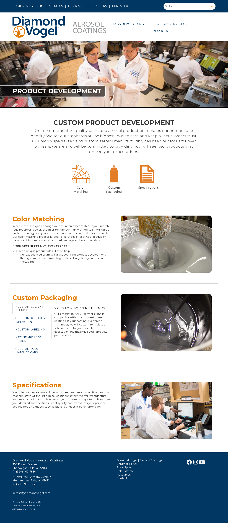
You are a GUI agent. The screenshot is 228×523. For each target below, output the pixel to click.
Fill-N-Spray (124, 467)
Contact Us (120, 6)
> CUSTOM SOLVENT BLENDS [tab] (29, 308)
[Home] (60, 27)
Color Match (125, 471)
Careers (100, 6)
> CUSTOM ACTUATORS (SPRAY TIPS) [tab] (31, 320)
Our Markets (78, 6)
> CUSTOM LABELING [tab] (30, 329)
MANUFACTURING (128, 24)
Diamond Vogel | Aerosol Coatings (139, 460)
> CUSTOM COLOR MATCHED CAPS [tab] (27, 350)
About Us (56, 6)
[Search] (212, 6)
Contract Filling (127, 464)
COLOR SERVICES (170, 24)
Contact (122, 478)
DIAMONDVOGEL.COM (28, 6)
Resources (163, 31)
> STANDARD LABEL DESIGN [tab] (29, 339)
